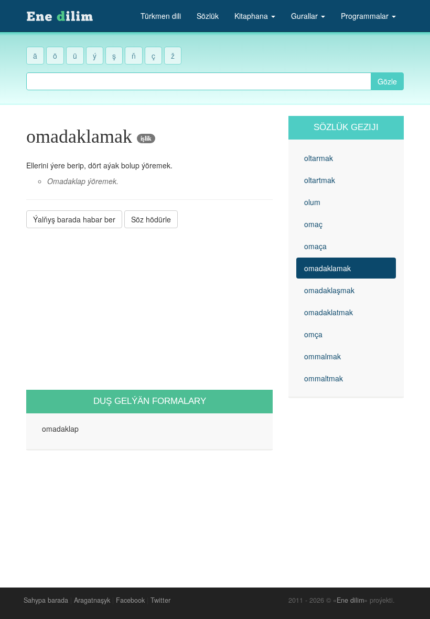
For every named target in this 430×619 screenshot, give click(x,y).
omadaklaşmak (329, 290)
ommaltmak (323, 378)
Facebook (130, 600)
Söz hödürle (151, 219)
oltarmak (318, 158)
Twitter (160, 600)
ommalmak (322, 356)
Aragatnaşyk (92, 600)
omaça (315, 246)
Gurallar (305, 15)
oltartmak (319, 180)
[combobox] (198, 81)
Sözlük (208, 15)
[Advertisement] (149, 309)
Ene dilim (350, 600)
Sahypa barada (46, 600)
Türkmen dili (161, 15)
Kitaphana (252, 15)
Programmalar (366, 15)
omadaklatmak (328, 312)
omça (313, 334)
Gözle (387, 81)
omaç (313, 224)
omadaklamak (327, 268)
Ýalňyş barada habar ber (74, 219)
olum (312, 202)
